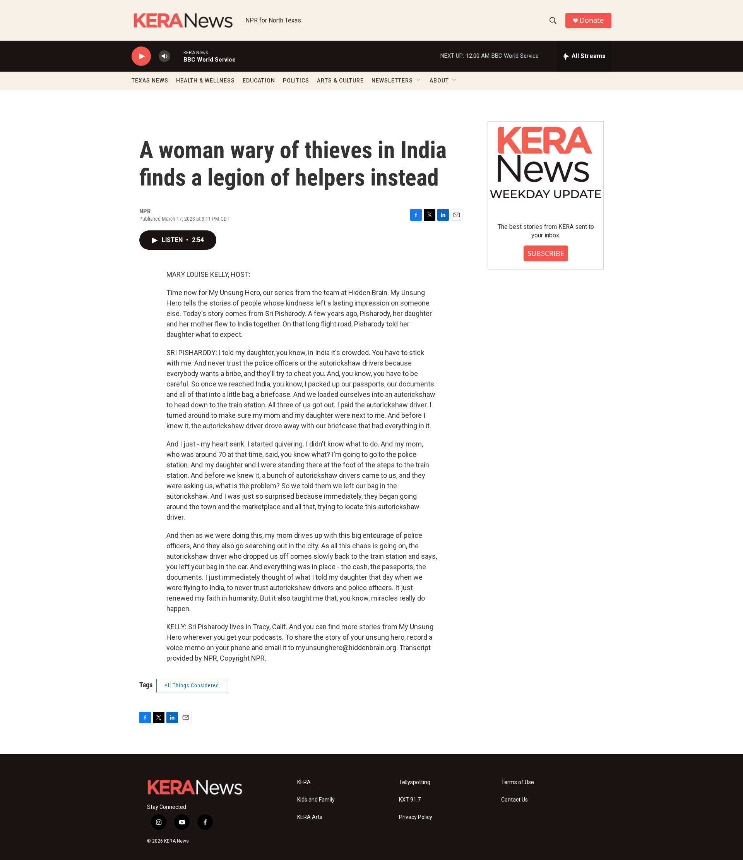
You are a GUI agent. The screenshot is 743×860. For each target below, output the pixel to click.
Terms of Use (517, 782)
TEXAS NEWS (150, 80)
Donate (592, 20)
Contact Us (514, 800)
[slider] (177, 56)
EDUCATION (259, 80)
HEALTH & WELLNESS (205, 80)
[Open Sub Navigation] (419, 80)
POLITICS (296, 80)
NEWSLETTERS (392, 80)
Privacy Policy (415, 817)
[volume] (164, 56)
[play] (141, 56)
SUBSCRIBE (545, 253)
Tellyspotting (414, 782)
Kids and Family (316, 800)
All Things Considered (191, 685)
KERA (304, 782)
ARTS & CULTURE (340, 80)
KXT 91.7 (410, 800)
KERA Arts (309, 817)
